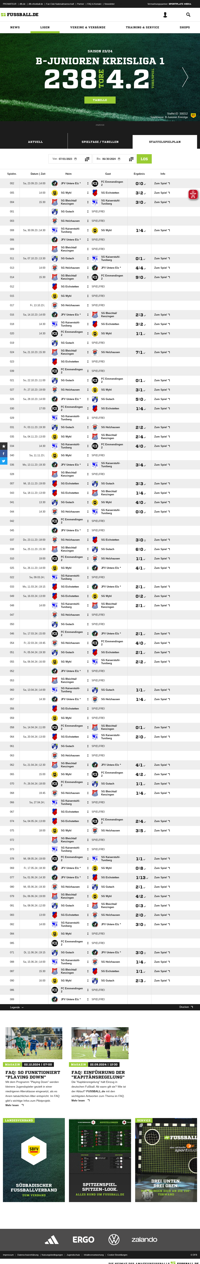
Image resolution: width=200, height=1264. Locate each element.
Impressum (8, 1255)
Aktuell (35, 141)
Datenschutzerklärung (27, 1255)
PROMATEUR (9, 4)
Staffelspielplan (165, 141)
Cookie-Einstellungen (117, 1255)
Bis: (99, 158)
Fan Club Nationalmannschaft (60, 4)
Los (144, 159)
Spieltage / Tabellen (100, 141)
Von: (55, 158)
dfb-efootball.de (36, 4)
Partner (80, 4)
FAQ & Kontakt (94, 4)
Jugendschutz (73, 1255)
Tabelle (100, 100)
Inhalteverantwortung (94, 1255)
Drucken (184, 1006)
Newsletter (109, 4)
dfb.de (22, 4)
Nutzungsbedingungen (52, 1255)
